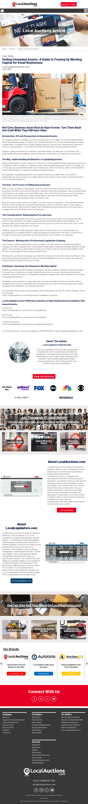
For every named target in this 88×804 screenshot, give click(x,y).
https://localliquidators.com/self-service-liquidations (24, 317)
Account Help (37, 757)
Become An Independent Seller (72, 720)
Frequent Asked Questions (41, 725)
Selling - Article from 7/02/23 (28, 49)
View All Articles (44, 376)
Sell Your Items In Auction (70, 717)
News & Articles (8, 727)
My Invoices (36, 747)
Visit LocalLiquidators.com (71, 730)
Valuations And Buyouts (69, 722)
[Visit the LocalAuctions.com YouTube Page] (53, 699)
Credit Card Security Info (40, 760)
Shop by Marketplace (39, 727)
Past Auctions (37, 720)
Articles (12, 49)
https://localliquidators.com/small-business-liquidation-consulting (29, 295)
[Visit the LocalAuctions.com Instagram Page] (40, 699)
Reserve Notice (8, 725)
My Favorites (36, 752)
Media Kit (6, 730)
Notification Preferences (41, 755)
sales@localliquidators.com (72, 331)
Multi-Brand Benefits (68, 727)
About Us (6, 717)
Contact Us (7, 733)
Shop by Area (36, 730)
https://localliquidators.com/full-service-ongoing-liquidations (27, 324)
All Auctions (36, 717)
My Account (36, 745)
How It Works (37, 722)
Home (4, 49)
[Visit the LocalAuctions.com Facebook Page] (34, 699)
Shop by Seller (37, 733)
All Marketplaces (38, 763)
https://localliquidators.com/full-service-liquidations (24, 310)
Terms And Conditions (10, 722)
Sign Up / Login (68, 4)
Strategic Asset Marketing (70, 725)
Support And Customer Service (14, 720)
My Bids (34, 750)
